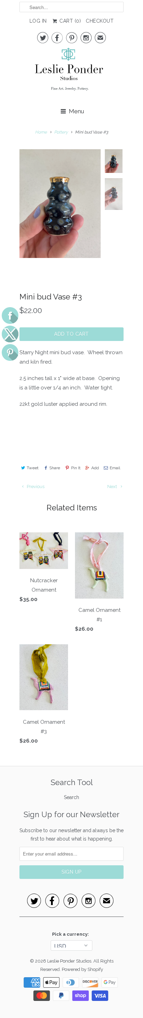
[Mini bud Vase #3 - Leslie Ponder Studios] (60, 203)
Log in (38, 21)
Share (54, 467)
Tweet (33, 467)
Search (71, 797)
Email (115, 467)
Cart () (69, 21)
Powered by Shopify (82, 969)
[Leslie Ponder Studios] (71, 73)
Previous (35, 486)
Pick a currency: (71, 934)
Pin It (75, 467)
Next (112, 486)
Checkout (99, 21)
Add (95, 467)
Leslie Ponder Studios (69, 961)
